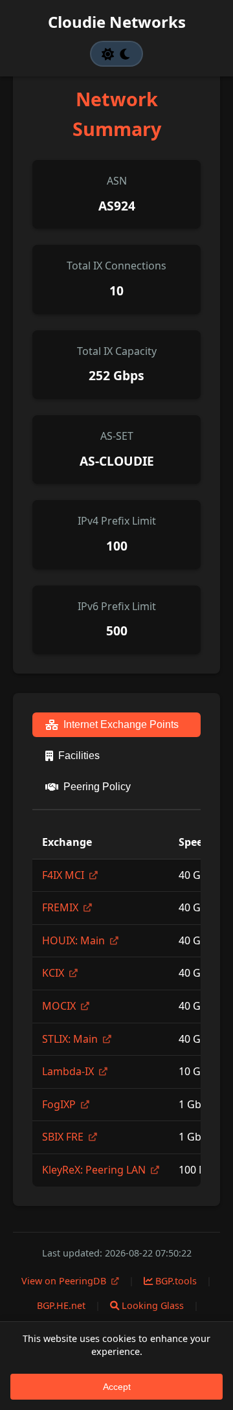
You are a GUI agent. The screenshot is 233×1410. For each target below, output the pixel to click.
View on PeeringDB (65, 1281)
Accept (117, 1387)
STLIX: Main (71, 1039)
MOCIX (60, 1006)
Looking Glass (151, 1305)
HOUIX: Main (74, 940)
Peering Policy (97, 786)
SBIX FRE (64, 1137)
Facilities (79, 755)
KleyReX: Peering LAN (95, 1170)
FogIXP (60, 1104)
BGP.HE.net (59, 1305)
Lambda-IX (69, 1071)
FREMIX (61, 907)
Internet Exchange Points (121, 724)
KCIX (54, 973)
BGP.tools (175, 1281)
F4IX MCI (64, 875)
